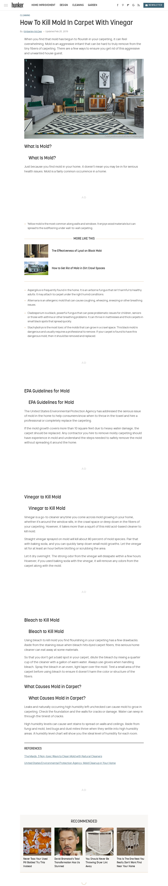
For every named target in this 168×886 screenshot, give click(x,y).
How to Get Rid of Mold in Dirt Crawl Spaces (78, 268)
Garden (92, 5)
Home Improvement (43, 5)
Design (64, 5)
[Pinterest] (123, 5)
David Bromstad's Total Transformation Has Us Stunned (67, 863)
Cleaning (78, 5)
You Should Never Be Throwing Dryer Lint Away (97, 863)
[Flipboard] (128, 5)
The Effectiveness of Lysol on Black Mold (77, 251)
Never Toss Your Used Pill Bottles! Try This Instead (35, 863)
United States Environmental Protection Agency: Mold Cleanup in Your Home (70, 763)
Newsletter (155, 5)
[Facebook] (118, 5)
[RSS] (138, 5)
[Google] (133, 5)
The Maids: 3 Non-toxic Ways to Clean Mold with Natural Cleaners (63, 756)
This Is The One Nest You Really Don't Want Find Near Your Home (130, 863)
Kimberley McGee (33, 31)
